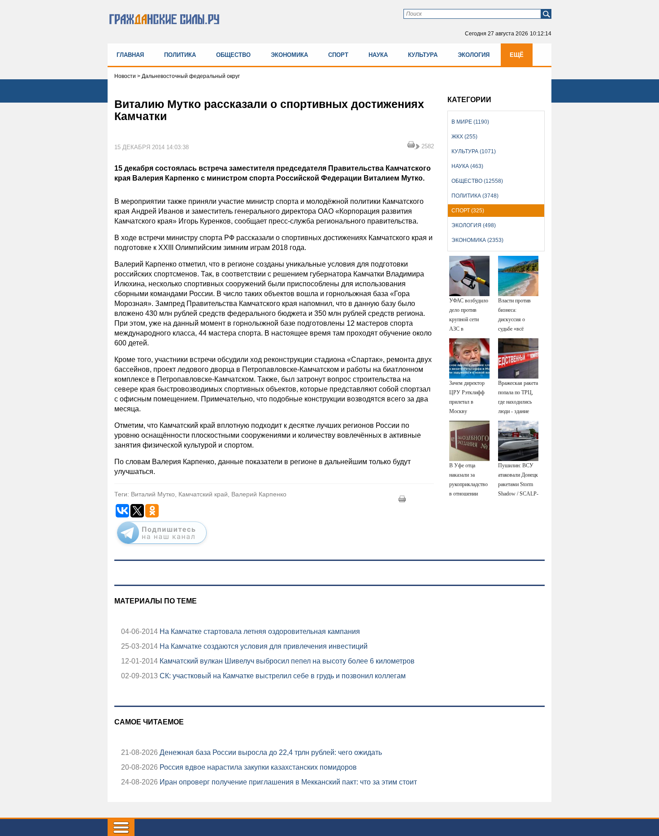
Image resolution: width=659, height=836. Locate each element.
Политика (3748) (475, 196)
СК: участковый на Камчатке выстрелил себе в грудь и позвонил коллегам (282, 676)
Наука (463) (467, 166)
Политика (180, 55)
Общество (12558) (477, 181)
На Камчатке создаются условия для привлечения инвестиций (263, 646)
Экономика (289, 55)
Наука (378, 55)
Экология (474, 55)
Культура (423, 55)
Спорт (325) (467, 210)
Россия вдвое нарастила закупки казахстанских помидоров (257, 767)
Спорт (338, 55)
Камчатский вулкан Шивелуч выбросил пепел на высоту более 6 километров (286, 661)
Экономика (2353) (477, 240)
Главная (130, 55)
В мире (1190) (470, 122)
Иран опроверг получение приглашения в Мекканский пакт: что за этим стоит (287, 782)
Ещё (517, 55)
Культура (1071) (473, 151)
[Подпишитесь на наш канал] (161, 546)
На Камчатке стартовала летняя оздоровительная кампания (259, 631)
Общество (233, 55)
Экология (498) (473, 225)
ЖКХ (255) (464, 137)
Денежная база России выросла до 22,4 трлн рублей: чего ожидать (270, 752)
